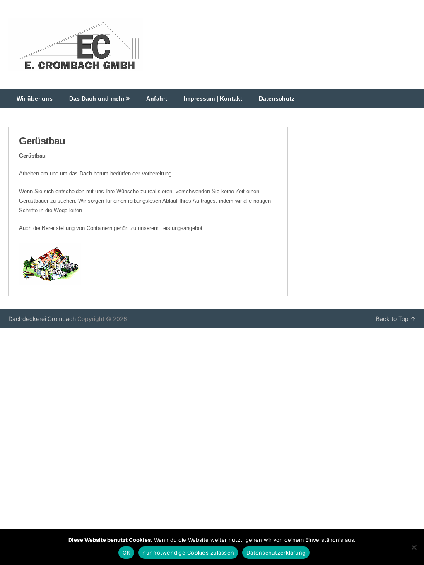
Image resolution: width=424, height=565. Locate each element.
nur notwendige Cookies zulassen (188, 552)
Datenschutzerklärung (276, 552)
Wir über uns (35, 98)
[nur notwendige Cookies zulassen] (414, 547)
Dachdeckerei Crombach (42, 318)
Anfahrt (156, 98)
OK (126, 552)
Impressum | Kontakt (213, 98)
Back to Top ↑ (396, 318)
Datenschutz (276, 98)
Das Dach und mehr (97, 98)
